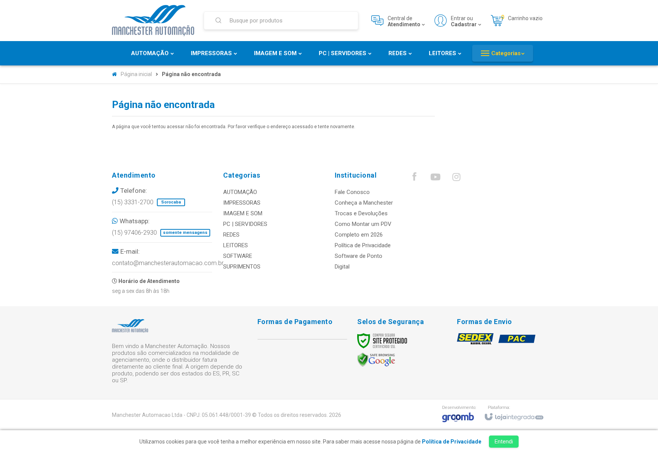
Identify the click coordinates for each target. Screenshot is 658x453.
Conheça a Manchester (364, 202)
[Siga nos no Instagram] (456, 178)
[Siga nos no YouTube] (435, 178)
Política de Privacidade (363, 245)
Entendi (504, 441)
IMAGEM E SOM (242, 213)
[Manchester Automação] (153, 20)
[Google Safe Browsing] (376, 359)
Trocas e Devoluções (361, 213)
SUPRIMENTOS (241, 266)
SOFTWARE (237, 256)
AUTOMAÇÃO (240, 192)
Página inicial (136, 74)
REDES (231, 234)
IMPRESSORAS (241, 202)
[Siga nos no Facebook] (414, 178)
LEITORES (235, 245)
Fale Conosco (352, 192)
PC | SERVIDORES (245, 224)
